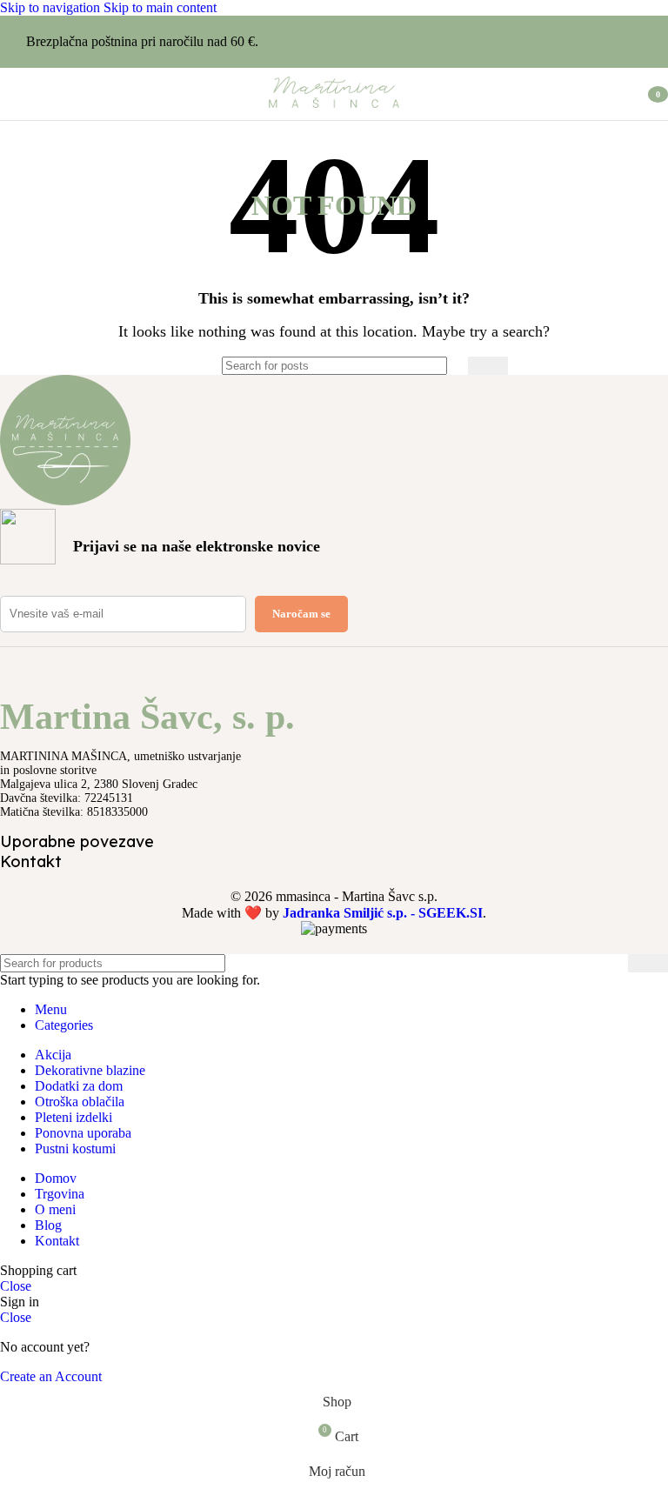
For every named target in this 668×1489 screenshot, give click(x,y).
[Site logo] (334, 107)
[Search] (488, 366)
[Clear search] (450, 365)
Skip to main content (160, 7)
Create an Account (51, 1376)
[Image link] (65, 500)
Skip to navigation (52, 7)
